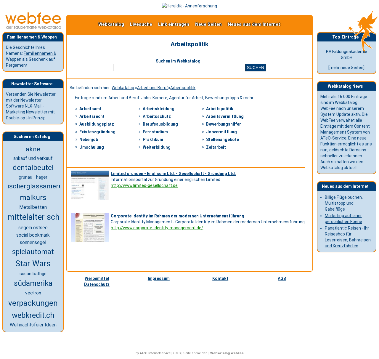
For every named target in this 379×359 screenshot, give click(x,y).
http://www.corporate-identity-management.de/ (157, 227)
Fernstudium (155, 131)
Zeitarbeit (216, 147)
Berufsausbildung (160, 124)
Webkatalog (111, 24)
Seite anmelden (195, 353)
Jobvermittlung (221, 131)
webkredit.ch (33, 315)
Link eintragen (173, 24)
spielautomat (33, 252)
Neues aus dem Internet (254, 24)
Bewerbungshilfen (224, 124)
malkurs (33, 197)
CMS (177, 353)
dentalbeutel (33, 168)
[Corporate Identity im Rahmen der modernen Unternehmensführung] (91, 241)
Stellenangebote (222, 139)
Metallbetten (33, 207)
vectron (33, 293)
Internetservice (159, 353)
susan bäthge (33, 273)
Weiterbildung (157, 147)
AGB (282, 278)
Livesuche (141, 24)
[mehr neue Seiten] (346, 67)
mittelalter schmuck (43, 217)
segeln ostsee (33, 227)
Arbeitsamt (90, 108)
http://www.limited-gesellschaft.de (144, 185)
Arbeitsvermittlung (225, 116)
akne (33, 149)
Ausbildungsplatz (96, 124)
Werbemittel (97, 278)
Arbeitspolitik (182, 87)
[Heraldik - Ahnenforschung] (189, 6)
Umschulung (91, 147)
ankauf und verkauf (33, 158)
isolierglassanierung (38, 186)
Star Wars (33, 263)
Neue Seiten (208, 24)
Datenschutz (97, 284)
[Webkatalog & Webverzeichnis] (33, 27)
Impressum (159, 278)
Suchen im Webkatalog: (179, 61)
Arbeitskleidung (158, 108)
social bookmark (33, 235)
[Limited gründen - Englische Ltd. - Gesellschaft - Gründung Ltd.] (91, 199)
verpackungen (33, 303)
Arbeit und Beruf (152, 87)
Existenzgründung (97, 131)
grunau (25, 177)
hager (41, 177)
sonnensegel (33, 242)
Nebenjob (88, 139)
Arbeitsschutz (157, 116)
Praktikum (153, 139)
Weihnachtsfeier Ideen (33, 325)
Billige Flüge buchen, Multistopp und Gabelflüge (344, 203)
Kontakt (220, 278)
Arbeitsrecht (92, 116)
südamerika (33, 283)
